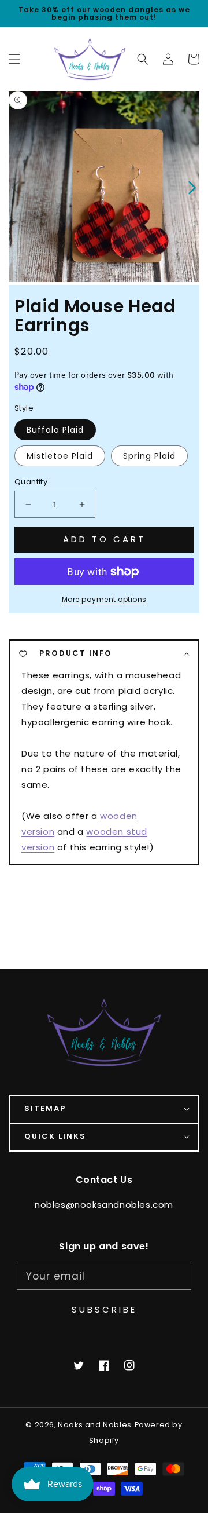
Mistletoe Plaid (60, 456)
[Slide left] (16, 186)
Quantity (30, 481)
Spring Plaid (149, 456)
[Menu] (14, 59)
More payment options (104, 599)
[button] (142, 59)
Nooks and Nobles (95, 1425)
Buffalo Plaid (55, 430)
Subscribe (104, 1309)
